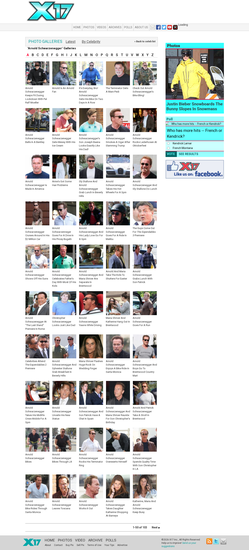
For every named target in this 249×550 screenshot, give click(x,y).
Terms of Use (94, 545)
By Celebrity (91, 42)
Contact (58, 545)
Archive (95, 540)
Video (80, 540)
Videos (101, 27)
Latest (70, 42)
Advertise (122, 545)
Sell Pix (80, 545)
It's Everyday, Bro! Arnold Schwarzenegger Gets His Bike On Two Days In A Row (91, 95)
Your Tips (109, 545)
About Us (141, 27)
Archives (115, 27)
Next (155, 527)
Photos (88, 27)
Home (77, 27)
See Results (188, 154)
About (48, 545)
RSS (209, 541)
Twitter (216, 541)
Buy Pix (70, 545)
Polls (128, 27)
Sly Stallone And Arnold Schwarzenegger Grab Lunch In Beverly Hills (91, 188)
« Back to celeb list (144, 41)
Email (223, 541)
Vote (171, 154)
